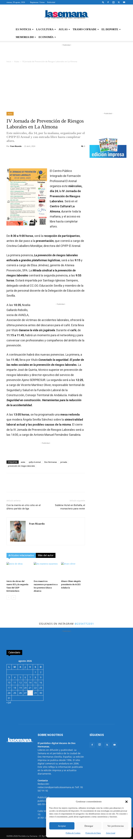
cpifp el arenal (35, 462)
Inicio (8, 61)
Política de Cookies (73, 833)
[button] (126, 801)
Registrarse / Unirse (37, 2)
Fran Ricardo (16, 146)
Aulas (16, 61)
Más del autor (46, 555)
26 (20, 692)
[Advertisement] (66, 87)
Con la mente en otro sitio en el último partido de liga (23, 507)
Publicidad (51, 2)
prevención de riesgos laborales (21, 466)
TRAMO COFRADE (85, 29)
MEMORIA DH (25, 37)
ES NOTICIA (23, 29)
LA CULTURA (45, 29)
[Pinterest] (70, 159)
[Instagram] (113, 2)
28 (30, 692)
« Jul (8, 702)
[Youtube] (124, 2)
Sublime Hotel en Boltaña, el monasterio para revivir (70, 507)
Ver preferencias (115, 826)
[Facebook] (108, 2)
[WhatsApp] (48, 159)
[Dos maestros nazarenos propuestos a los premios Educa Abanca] (46, 570)
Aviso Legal (110, 833)
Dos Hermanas (50, 462)
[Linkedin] (63, 159)
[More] (77, 159)
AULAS (63, 29)
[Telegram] (55, 159)
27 (25, 692)
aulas (23, 462)
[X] (118, 2)
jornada (63, 462)
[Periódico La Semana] (66, 15)
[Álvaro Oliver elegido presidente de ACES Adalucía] (73, 570)
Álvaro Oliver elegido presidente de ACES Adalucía (71, 584)
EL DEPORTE (110, 29)
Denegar (89, 826)
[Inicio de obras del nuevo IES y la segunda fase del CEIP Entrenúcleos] (18, 570)
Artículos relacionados (21, 555)
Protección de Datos (93, 833)
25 (14, 692)
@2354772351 (84, 623)
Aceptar (62, 826)
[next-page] (14, 597)
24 (9, 692)
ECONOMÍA (46, 37)
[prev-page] (8, 597)
